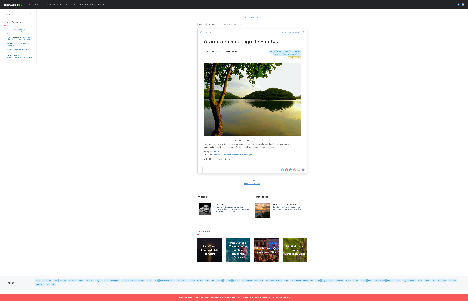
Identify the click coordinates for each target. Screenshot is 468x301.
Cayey (148, 280)
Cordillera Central (167, 280)
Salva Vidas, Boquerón (16, 33)
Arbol (55, 280)
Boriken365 (232, 51)
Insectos (227, 280)
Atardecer (295, 52)
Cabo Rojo (89, 280)
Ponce (420, 280)
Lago (272, 52)
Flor (212, 280)
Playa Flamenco (409, 280)
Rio (434, 280)
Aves (81, 280)
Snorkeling (40, 284)
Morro (348, 280)
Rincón (427, 280)
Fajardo (200, 280)
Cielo (156, 280)
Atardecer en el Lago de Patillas (241, 41)
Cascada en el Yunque (252, 17)
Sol (48, 284)
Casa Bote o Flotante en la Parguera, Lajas (19, 39)
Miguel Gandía (327, 280)
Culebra (192, 280)
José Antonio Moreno (274, 280)
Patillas (278, 55)
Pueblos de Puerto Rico (92, 4)
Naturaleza (211, 25)
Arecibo (63, 280)
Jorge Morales (246, 280)
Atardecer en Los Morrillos (285, 204)
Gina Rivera (282, 52)
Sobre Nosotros (54, 4)
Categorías (37, 4)
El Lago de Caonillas (252, 183)
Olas (370, 280)
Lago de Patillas (292, 55)
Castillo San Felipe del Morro (133, 280)
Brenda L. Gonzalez (14, 49)
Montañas (340, 280)
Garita (219, 280)
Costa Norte (181, 280)
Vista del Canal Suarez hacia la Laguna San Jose (19, 56)
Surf (53, 284)
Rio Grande (442, 280)
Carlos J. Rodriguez (111, 280)
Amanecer (47, 280)
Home (201, 25)
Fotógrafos (71, 4)
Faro (207, 280)
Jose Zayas (259, 280)
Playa (398, 280)
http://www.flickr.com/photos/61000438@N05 (234, 154)
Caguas (99, 280)
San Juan (452, 280)
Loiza (318, 280)
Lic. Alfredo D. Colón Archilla (302, 280)
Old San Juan (380, 280)
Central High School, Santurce (19, 44)
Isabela (236, 280)
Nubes (363, 280)
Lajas (286, 280)
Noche (355, 280)
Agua (38, 280)
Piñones (390, 280)
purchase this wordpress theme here (276, 297)
